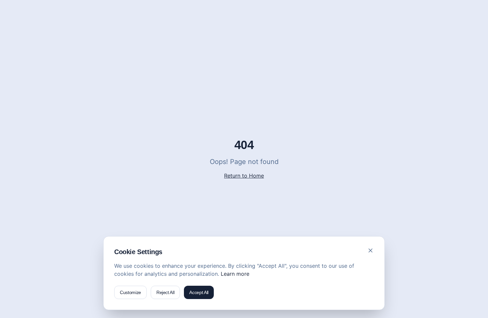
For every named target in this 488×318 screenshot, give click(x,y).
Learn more (235, 273)
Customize (130, 292)
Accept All (198, 292)
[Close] (370, 250)
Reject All (165, 292)
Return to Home (244, 175)
